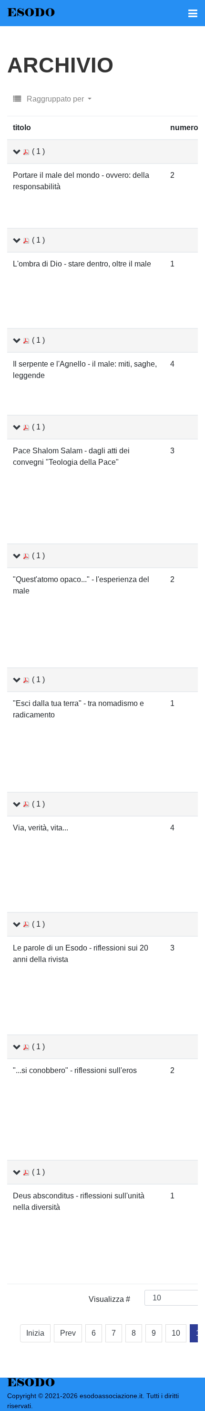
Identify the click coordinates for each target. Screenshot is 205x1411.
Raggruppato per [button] (55, 99)
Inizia (35, 1333)
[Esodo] (31, 13)
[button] (192, 13)
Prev (68, 1333)
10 (176, 1333)
